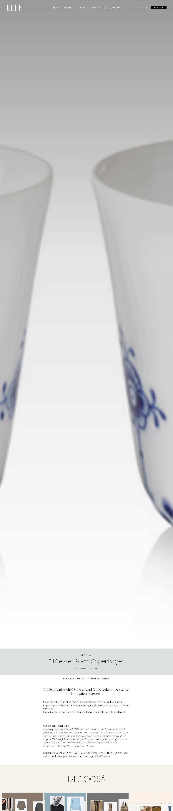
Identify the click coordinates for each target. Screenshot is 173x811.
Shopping (86, 655)
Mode (55, 8)
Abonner (159, 8)
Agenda (116, 8)
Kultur (83, 8)
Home (65, 678)
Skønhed (69, 8)
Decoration (99, 8)
